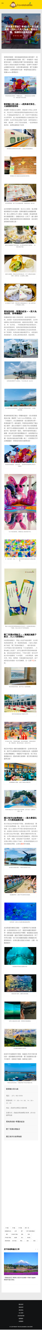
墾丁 (22, 1231)
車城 (21, 1241)
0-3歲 (7, 1228)
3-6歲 (13, 1228)
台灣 (15, 1231)
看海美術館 (7, 1241)
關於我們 (21, 1304)
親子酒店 (14, 1241)
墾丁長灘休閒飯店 (31, 1231)
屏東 (22, 1234)
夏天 (7, 1234)
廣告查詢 (21, 1310)
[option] (21, 1267)
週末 (28, 1241)
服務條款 (21, 1319)
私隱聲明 (21, 1321)
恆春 (29, 1234)
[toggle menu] (3, 3)
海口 (22, 1237)
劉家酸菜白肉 (8, 1231)
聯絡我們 (21, 1307)
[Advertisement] (21, 1163)
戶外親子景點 (8, 1237)
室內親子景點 (15, 1234)
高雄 (34, 1241)
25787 (8, 1275)
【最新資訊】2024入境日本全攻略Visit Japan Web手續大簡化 (20, 1278)
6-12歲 (20, 1228)
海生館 (28, 1237)
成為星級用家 (21, 1316)
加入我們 (21, 1313)
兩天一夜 (27, 1228)
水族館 (15, 1237)
